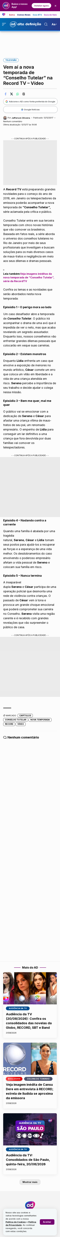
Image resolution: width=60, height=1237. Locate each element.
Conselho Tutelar (15, 719)
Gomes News (24, 15)
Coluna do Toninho (38, 1079)
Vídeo (20, 724)
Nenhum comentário (12, 121)
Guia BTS (37, 15)
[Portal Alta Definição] (30, 1205)
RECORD (9, 724)
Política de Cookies (16, 1222)
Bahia (12, 15)
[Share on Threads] (23, 94)
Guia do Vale (50, 15)
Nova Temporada (40, 719)
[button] (47, 1222)
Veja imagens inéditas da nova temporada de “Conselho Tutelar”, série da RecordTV (28, 277)
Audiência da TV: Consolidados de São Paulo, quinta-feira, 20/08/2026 (28, 1159)
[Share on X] (11, 94)
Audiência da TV (18, 1008)
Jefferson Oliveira (21, 118)
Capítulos (25, 715)
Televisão (11, 60)
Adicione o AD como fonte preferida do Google (32, 101)
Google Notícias (32, 109)
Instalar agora (41, 5)
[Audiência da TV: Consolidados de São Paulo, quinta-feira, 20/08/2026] (30, 1129)
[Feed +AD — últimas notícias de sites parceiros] (5, 14)
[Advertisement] (30, 43)
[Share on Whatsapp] (17, 94)
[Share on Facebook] (5, 94)
